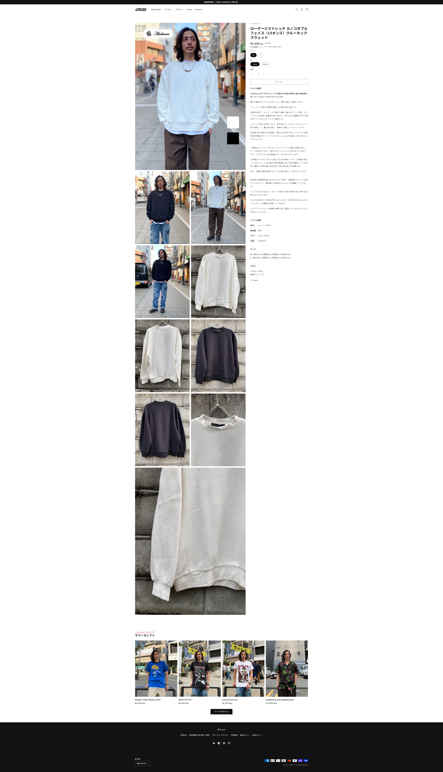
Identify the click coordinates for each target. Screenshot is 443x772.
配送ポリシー (257, 735)
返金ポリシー (245, 735)
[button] (296, 9)
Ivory (255, 64)
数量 (251, 69)
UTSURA (290, 765)
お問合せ (183, 735)
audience (255, 23)
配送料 (256, 47)
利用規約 (234, 735)
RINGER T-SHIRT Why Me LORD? (148, 700)
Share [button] (255, 280)
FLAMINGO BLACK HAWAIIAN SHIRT (280, 700)
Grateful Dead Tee (230, 700)
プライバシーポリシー (220, 735)
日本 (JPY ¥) (141, 763)
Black (265, 64)
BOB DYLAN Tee (185, 700)
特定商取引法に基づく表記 (199, 735)
